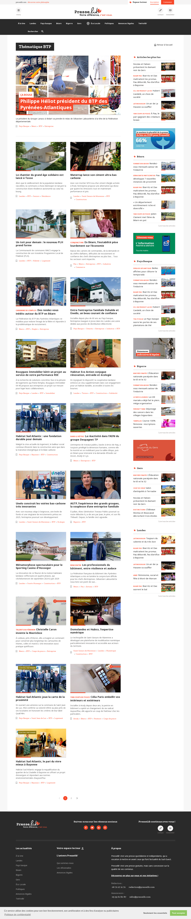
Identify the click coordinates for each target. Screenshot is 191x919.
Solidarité (113, 393)
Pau (74, 264)
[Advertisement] (154, 645)
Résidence (46, 196)
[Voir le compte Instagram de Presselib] (105, 827)
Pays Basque (24, 126)
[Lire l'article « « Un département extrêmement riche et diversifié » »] (168, 205)
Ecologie (61, 522)
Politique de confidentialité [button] (17, 914)
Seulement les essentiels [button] (155, 913)
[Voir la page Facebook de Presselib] (86, 827)
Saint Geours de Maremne (93, 196)
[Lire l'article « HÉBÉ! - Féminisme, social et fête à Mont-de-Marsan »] (168, 577)
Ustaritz (89, 328)
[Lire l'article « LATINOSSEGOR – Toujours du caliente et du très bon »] (168, 540)
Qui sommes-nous (65, 863)
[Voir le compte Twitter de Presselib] (92, 827)
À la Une (21, 23)
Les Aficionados (64, 868)
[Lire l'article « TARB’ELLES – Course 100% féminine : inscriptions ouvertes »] (168, 423)
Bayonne (35, 454)
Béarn (59, 23)
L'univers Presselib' (67, 855)
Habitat (36, 261)
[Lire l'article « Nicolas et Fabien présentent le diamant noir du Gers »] (168, 66)
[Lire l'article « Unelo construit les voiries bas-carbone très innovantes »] (41, 485)
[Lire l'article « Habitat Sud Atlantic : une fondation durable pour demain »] (41, 417)
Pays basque (46, 23)
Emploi (35, 329)
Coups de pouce (38, 651)
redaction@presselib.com (142, 887)
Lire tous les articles (166, 226)
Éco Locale (95, 23)
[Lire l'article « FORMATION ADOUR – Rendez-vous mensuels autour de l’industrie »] (168, 166)
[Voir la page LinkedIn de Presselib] (99, 827)
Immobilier (50, 393)
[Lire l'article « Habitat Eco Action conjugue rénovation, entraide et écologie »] (95, 353)
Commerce (80, 267)
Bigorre (69, 23)
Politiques (109, 23)
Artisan (89, 586)
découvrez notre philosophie (38, 2)
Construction (81, 199)
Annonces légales (126, 23)
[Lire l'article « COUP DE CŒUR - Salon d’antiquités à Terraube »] (168, 489)
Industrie (107, 264)
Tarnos (85, 393)
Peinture (97, 718)
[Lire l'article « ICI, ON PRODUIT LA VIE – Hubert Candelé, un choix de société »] (168, 93)
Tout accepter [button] (178, 913)
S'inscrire (170, 903)
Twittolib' (142, 23)
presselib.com (21, 2)
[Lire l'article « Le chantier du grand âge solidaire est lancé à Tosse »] (41, 156)
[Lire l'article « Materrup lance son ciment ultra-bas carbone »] (95, 156)
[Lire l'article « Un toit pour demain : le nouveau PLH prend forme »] (41, 224)
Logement (46, 261)
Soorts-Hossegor (34, 583)
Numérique (111, 651)
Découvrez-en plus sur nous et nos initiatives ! (134, 875)
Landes (33, 23)
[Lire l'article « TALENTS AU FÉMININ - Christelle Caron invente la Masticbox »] (41, 611)
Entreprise (48, 126)
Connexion (167, 2)
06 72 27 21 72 (118, 887)
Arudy (76, 718)
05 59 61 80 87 (119, 896)
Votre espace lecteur (68, 848)
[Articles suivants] (77, 798)
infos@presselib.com (139, 896)
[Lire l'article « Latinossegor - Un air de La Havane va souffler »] (168, 105)
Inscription (154, 2)
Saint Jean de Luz (38, 718)
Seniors (36, 196)
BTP (40, 126)
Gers (79, 23)
